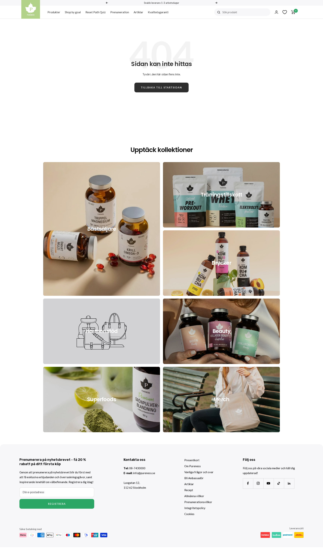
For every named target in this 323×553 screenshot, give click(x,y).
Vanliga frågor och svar (198, 472)
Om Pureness (192, 466)
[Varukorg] (293, 12)
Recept (188, 490)
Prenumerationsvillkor (198, 502)
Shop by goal (73, 12)
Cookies (189, 514)
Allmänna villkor (194, 496)
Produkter (53, 12)
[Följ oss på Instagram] (258, 483)
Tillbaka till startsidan (161, 87)
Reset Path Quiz (95, 12)
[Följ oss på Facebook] (248, 483)
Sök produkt (229, 12)
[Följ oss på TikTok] (279, 483)
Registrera (57, 503)
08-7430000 (137, 468)
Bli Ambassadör (194, 478)
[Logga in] (276, 12)
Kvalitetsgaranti (158, 12)
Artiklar (138, 12)
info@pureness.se (144, 473)
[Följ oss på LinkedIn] (289, 483)
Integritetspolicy (194, 508)
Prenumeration (119, 12)
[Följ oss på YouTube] (268, 483)
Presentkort (191, 460)
